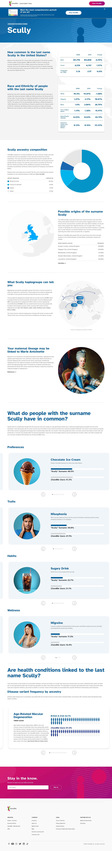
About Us (34, 823)
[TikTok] (27, 844)
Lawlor (34, 308)
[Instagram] (16, 844)
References (11, 372)
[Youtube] (12, 844)
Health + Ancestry (12, 820)
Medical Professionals (85, 820)
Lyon (18, 308)
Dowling (39, 308)
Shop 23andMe (73, 12)
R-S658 (20, 304)
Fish (22, 308)
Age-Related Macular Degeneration (38, 741)
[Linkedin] (23, 844)
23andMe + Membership (13, 826)
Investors (34, 820)
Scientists (82, 823)
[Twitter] (20, 844)
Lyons (44, 308)
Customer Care (36, 834)
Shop (97, 3)
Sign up (55, 787)
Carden (13, 310)
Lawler (30, 308)
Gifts (8, 829)
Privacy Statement (60, 823)
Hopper (48, 308)
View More (61, 263)
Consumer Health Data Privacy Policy (65, 829)
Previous (43, 494)
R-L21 (13, 304)
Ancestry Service (11, 823)
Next (74, 494)
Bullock (26, 308)
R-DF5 (47, 298)
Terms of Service (60, 820)
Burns (9, 310)
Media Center (35, 826)
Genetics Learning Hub (38, 831)
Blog (33, 829)
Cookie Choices (60, 826)
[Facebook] (8, 844)
